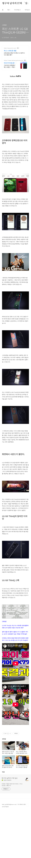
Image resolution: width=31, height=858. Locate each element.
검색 (23, 3)
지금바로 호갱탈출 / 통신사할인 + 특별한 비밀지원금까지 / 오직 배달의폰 (10, 66)
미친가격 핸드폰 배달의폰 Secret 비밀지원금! (10, 63)
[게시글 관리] (10, 733)
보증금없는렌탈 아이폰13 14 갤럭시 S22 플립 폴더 (14, 54)
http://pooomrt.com (10, 48)
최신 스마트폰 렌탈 (10, 51)
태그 (8, 10)
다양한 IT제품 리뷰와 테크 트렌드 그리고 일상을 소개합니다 (12, 784)
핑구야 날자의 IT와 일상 (14, 3)
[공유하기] (8, 733)
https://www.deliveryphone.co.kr (13, 60)
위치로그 (27, 10)
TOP (27, 805)
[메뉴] (27, 3)
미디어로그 (17, 10)
